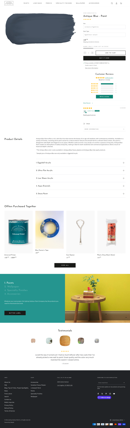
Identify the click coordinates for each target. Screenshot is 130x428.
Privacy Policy (8, 405)
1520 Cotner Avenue (63, 382)
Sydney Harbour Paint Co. (90, 13)
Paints (33, 391)
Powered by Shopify (9, 422)
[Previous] (29, 341)
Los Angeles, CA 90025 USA (65, 385)
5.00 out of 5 (109, 78)
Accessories (34, 382)
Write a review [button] (104, 97)
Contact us (7, 399)
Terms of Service (9, 411)
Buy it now (104, 58)
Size (84, 23)
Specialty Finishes (36, 394)
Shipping (85, 42)
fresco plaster (72, 150)
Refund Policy (8, 408)
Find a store (8, 394)
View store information (91, 68)
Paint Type (86, 31)
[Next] (101, 341)
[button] (112, 3)
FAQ (5, 385)
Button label (15, 313)
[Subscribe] (125, 383)
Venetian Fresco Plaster (38, 385)
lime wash (91, 150)
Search (6, 396)
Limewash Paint (36, 388)
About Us (7, 382)
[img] (87, 108)
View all (65, 265)
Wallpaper (34, 396)
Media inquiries (9, 402)
